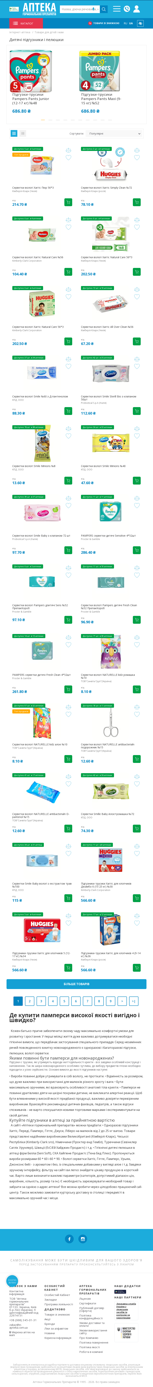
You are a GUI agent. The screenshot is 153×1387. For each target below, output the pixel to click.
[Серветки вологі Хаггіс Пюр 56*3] (42, 164)
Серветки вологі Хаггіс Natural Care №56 (37, 257)
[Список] (22, 133)
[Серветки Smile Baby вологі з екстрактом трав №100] (42, 860)
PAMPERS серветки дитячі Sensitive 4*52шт (108, 535)
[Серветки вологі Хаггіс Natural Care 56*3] (111, 234)
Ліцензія (85, 1298)
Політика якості (89, 1347)
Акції (47, 1319)
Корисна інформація (57, 1338)
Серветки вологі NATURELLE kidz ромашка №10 (108, 676)
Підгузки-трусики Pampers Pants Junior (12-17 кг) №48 (30, 98)
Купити (68, 202)
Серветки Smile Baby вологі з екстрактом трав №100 (42, 885)
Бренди (49, 1324)
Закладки (50, 1299)
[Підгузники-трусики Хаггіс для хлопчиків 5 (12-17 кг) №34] (42, 930)
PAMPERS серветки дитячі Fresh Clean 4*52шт (41, 674)
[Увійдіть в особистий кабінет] (136, 9)
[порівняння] (68, 150)
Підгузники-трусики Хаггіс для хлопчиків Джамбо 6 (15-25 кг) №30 (106, 885)
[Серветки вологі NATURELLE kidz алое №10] (42, 721)
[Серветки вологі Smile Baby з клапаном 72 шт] (42, 512)
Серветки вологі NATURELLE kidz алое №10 (39, 744)
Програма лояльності (58, 1304)
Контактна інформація (16, 1292)
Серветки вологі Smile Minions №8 (33, 466)
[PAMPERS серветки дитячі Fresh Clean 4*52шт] (42, 652)
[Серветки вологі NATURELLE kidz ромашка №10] (111, 652)
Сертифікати (87, 1303)
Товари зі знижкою (106, 23)
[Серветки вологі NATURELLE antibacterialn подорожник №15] (111, 721)
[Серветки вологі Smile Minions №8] (42, 443)
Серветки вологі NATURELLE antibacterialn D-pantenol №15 (40, 816)
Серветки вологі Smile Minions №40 (103, 466)
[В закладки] (68, 157)
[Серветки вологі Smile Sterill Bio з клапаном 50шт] (111, 373)
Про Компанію (88, 1338)
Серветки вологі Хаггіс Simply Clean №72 (106, 187)
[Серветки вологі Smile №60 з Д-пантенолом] (42, 373)
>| (134, 1001)
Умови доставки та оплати (91, 1324)
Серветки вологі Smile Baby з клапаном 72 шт (41, 535)
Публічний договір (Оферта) (91, 1309)
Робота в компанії (91, 1352)
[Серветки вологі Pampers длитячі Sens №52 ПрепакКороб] (42, 582)
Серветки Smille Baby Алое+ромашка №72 (107, 814)
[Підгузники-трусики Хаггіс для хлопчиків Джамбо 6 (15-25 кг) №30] (111, 860)
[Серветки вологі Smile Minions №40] (111, 443)
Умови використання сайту (93, 1331)
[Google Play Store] (120, 1291)
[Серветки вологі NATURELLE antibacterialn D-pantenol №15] (42, 791)
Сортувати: (77, 133)
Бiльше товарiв (76, 984)
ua (131, 23)
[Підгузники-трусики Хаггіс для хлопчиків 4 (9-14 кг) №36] (111, 930)
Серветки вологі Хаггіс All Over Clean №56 (107, 326)
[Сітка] (14, 133)
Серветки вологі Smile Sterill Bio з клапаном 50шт (108, 398)
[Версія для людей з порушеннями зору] (140, 23)
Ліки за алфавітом (56, 1328)
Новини (49, 1333)
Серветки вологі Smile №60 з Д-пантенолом (40, 396)
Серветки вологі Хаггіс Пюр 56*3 (33, 187)
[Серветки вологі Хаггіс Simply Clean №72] (111, 164)
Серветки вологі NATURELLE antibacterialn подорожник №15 (107, 746)
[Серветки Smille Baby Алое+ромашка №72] (111, 791)
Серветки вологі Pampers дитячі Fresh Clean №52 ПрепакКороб (109, 607)
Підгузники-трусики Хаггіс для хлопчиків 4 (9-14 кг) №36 (110, 955)
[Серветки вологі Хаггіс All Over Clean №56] (111, 304)
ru (125, 23)
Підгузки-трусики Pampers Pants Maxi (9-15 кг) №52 (101, 98)
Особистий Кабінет (57, 1295)
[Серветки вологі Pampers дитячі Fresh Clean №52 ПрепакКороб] (111, 582)
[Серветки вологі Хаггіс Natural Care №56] (42, 234)
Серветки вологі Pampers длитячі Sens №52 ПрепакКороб (40, 607)
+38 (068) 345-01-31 (23, 1320)
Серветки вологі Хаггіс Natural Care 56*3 (106, 257)
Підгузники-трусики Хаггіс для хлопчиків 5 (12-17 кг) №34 (41, 955)
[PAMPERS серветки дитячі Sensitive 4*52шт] (111, 512)
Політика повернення (93, 1342)
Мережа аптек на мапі (22, 1333)
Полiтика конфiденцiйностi (91, 1316)
